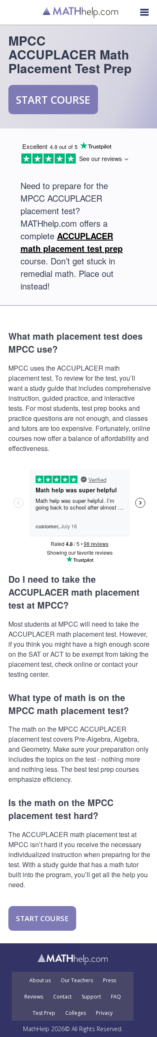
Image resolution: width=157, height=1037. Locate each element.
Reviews (33, 996)
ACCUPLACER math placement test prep (72, 242)
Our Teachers (77, 980)
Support (91, 996)
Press (109, 980)
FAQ (116, 996)
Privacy (104, 1013)
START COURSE (53, 99)
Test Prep (44, 1013)
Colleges (75, 1013)
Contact (62, 996)
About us (40, 980)
